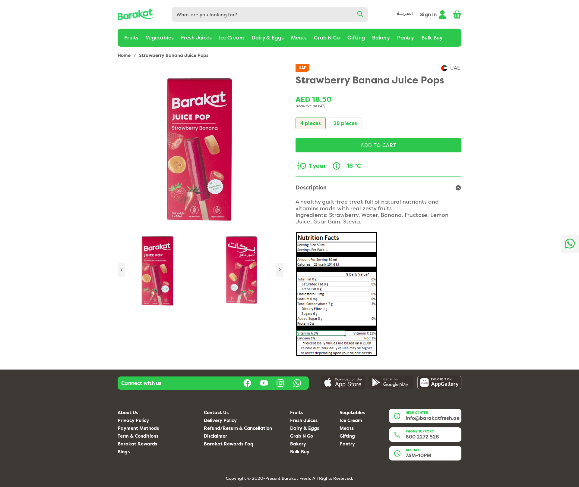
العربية (405, 14)
